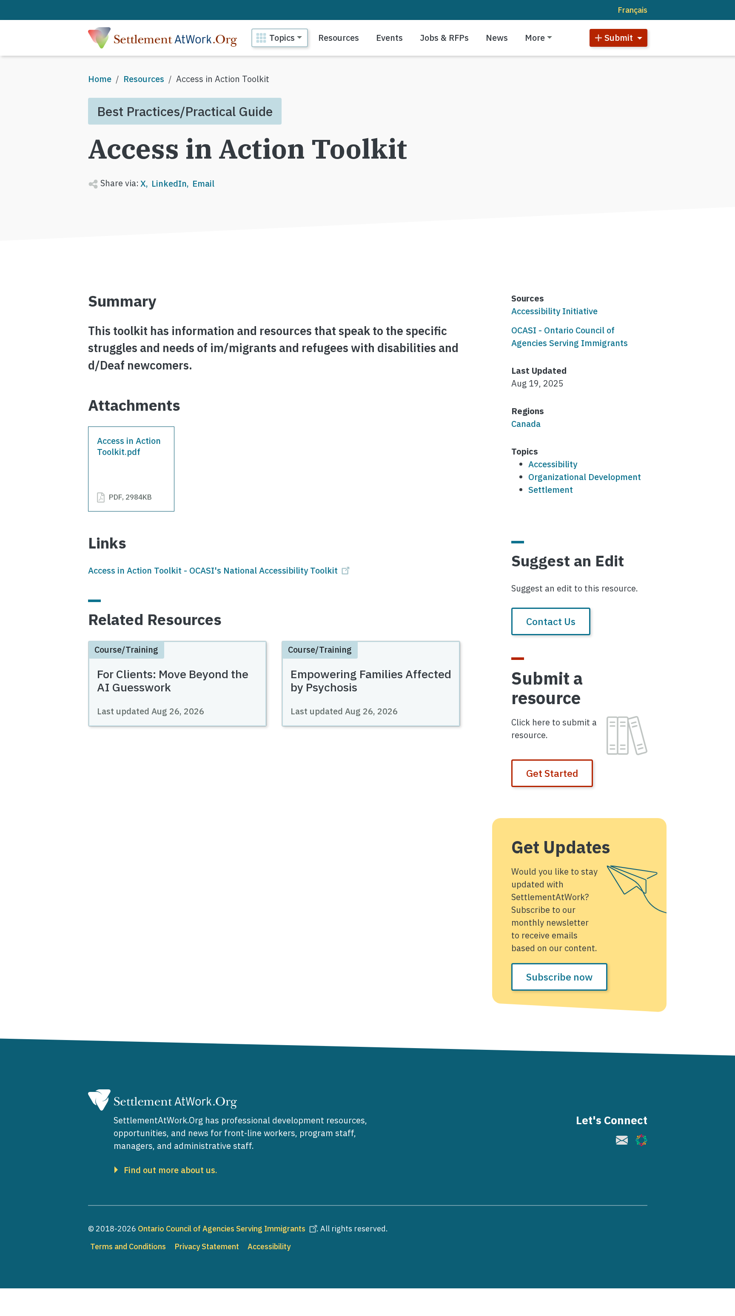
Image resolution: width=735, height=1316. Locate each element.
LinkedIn (169, 183)
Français (632, 10)
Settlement (550, 489)
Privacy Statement (206, 1246)
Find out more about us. (170, 1170)
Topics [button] (282, 37)
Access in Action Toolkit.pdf (129, 446)
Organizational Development (584, 477)
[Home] (162, 37)
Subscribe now (559, 976)
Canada (526, 423)
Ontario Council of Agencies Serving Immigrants (221, 1229)
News (497, 37)
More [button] (535, 37)
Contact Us (550, 621)
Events (389, 37)
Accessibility (552, 464)
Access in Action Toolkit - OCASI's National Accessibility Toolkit (213, 570)
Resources (338, 37)
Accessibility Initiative (554, 311)
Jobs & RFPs (444, 37)
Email (203, 183)
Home (99, 79)
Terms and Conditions (128, 1246)
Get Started (552, 773)
